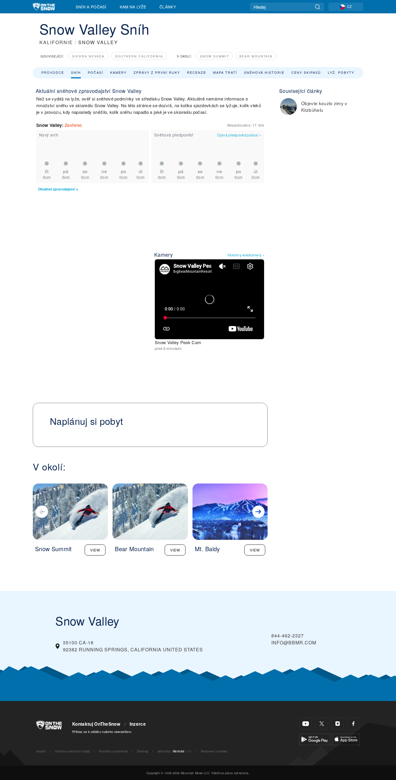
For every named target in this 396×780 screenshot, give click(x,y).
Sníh (76, 72)
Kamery (118, 72)
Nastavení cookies (214, 751)
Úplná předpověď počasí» (239, 134)
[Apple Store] (346, 739)
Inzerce (138, 724)
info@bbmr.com (293, 642)
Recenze (196, 72)
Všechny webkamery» (246, 254)
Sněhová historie (264, 72)
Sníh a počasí (91, 7)
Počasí (95, 72)
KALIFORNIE (56, 42)
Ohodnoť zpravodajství (56, 189)
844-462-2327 (287, 635)
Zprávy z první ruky (157, 72)
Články (167, 7)
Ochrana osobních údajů (72, 751)
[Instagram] (337, 723)
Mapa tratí (225, 72)
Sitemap (142, 751)
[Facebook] (353, 723)
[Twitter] (321, 723)
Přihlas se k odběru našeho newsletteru (101, 731)
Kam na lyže (133, 7)
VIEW (95, 549)
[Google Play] (314, 739)
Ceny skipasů (306, 72)
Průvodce (52, 72)
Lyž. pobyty (341, 72)
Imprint (41, 751)
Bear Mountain (256, 56)
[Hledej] (317, 7)
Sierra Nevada (88, 56)
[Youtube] (305, 723)
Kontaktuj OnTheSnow (96, 724)
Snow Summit (214, 56)
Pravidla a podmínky (113, 751)
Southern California (139, 56)
